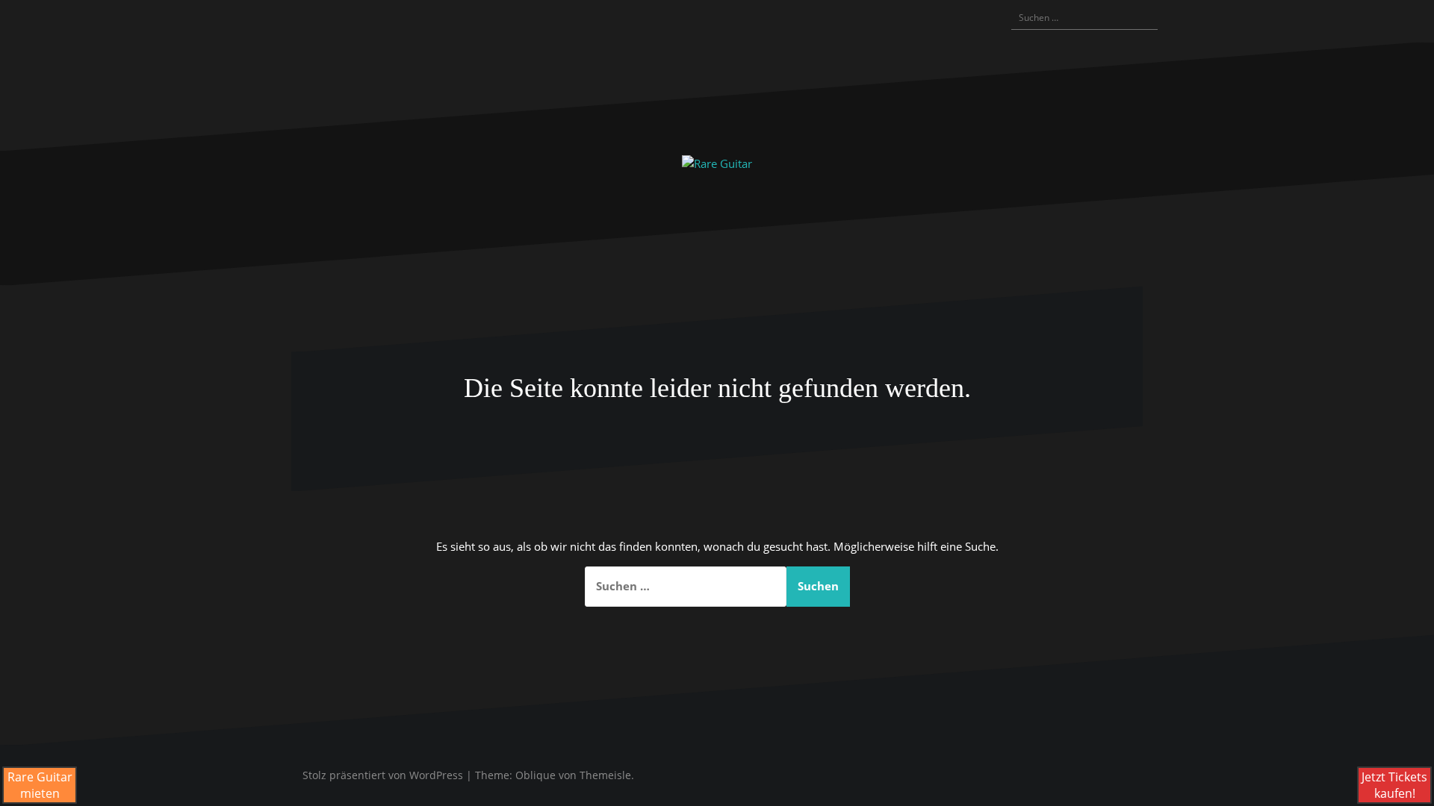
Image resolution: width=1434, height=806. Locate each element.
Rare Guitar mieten (39, 785)
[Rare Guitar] (717, 162)
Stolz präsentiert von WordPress (382, 775)
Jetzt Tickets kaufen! (1394, 785)
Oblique (535, 775)
